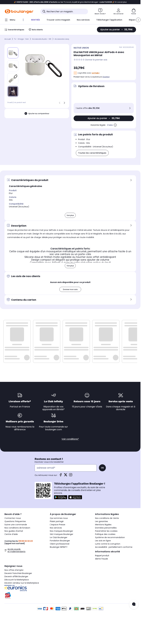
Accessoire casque (63, 39)
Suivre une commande (15, 524)
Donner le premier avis (96, 60)
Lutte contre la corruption (107, 543)
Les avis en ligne (103, 540)
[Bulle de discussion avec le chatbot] (133, 604)
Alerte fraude (101, 558)
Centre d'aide (11, 534)
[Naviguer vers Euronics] (24, 588)
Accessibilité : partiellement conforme (113, 547)
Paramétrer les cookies (106, 531)
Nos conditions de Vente (107, 518)
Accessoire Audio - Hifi (41, 39)
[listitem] (12, 65)
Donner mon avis (70, 289)
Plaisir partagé (57, 521)
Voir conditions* (70, 439)
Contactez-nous (12, 518)
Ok (102, 467)
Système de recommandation (110, 537)
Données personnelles (106, 527)
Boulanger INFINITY (58, 547)
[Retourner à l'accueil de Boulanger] (19, 11)
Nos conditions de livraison (17, 527)
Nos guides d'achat (13, 531)
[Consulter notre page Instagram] (70, 475)
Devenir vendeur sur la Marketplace (21, 582)
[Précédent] (60, 103)
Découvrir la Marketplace (16, 579)
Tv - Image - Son (21, 39)
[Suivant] (64, 103)
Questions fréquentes (15, 521)
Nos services (56, 527)
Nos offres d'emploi (13, 570)
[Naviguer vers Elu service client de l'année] (24, 595)
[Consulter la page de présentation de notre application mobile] (60, 497)
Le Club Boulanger (58, 537)
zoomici (106, 77)
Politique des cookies (105, 534)
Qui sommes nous (59, 518)
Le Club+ (96, 73)
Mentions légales (103, 524)
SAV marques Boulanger (61, 534)
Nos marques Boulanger (61, 531)
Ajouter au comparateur (38, 113)
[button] (138, 20)
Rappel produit (102, 555)
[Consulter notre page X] (65, 475)
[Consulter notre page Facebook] (60, 475)
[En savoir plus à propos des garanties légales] (115, 125)
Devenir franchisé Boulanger (18, 573)
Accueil (7, 39)
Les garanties (101, 521)
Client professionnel (59, 543)
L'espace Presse (57, 524)
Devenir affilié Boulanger (16, 576)
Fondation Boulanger (60, 540)
